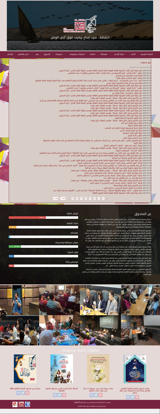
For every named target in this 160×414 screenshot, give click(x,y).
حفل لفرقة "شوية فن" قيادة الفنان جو (127, 93)
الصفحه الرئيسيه (146, 54)
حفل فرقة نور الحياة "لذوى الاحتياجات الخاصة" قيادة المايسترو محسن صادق (113, 173)
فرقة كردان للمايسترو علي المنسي (129, 75)
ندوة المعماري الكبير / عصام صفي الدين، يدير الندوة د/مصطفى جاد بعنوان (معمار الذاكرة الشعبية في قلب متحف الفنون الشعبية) (92, 140)
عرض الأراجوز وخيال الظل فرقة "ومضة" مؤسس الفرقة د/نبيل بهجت (116, 98)
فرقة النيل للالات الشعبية (132, 133)
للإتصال (10, 54)
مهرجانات (104, 54)
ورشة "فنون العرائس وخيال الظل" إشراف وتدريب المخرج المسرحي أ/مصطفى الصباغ (110, 163)
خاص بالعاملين (23, 54)
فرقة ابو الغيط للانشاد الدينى (131, 130)
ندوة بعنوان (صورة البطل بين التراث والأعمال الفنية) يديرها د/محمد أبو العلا (113, 168)
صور (37, 54)
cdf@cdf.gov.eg (79, 402)
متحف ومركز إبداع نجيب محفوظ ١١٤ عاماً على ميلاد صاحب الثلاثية (98, 389)
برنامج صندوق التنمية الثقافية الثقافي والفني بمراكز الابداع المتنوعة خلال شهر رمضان (135, 391)
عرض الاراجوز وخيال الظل (132, 138)
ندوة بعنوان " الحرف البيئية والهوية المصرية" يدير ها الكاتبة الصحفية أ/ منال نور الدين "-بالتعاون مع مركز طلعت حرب (97, 190)
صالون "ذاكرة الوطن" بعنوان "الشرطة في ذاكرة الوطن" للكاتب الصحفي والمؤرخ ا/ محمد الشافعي (104, 88)
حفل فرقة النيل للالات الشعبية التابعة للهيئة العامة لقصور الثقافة (117, 193)
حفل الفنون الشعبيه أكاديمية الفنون (128, 118)
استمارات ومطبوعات (77, 54)
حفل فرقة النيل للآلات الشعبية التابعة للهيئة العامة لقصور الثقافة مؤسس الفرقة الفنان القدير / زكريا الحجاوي (100, 70)
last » (56, 198)
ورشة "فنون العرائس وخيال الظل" (129, 78)
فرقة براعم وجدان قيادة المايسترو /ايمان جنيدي (124, 83)
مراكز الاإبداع (119, 54)
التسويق (47, 54)
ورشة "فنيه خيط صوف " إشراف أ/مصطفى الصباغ (123, 145)
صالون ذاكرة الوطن (135, 135)
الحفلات (92, 54)
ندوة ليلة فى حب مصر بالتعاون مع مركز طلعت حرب (123, 178)
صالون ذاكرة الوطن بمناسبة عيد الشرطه (127, 158)
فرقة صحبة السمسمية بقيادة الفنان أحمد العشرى (123, 128)
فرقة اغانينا (138, 143)
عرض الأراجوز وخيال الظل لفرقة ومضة (127, 185)
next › (63, 198)
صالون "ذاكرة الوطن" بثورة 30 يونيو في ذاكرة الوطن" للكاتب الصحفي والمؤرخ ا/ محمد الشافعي (105, 73)
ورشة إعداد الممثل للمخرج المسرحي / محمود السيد (123, 188)
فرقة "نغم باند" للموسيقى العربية (129, 150)
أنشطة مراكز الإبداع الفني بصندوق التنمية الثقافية (62, 389)
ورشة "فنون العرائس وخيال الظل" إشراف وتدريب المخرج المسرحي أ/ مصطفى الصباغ (109, 175)
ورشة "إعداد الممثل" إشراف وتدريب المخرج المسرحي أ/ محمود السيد (116, 183)
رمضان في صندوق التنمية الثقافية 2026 (25, 388)
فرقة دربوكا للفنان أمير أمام (131, 123)
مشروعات (59, 54)
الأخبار (133, 54)
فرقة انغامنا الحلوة (135, 125)
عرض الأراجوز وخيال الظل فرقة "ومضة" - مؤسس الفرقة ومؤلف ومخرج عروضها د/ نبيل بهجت (106, 170)
